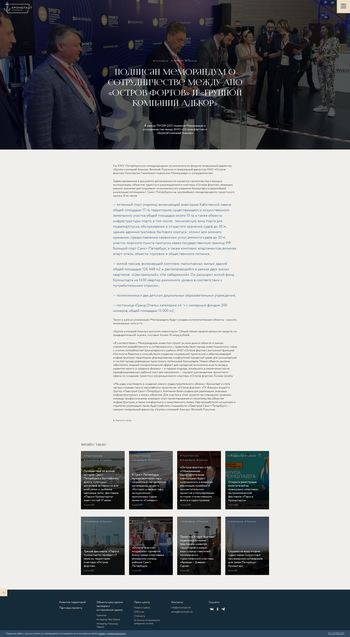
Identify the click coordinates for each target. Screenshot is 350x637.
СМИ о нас (139, 611)
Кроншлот (101, 615)
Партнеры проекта (70, 608)
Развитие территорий (72, 602)
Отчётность (139, 616)
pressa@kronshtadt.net (182, 611)
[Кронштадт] (18, 7)
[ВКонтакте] (212, 609)
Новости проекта (142, 607)
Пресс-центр (142, 602)
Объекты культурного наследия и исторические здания (110, 606)
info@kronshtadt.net (181, 607)
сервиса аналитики (117, 633)
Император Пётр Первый (108, 619)
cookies (101, 633)
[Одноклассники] (217, 609)
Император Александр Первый (107, 625)
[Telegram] (223, 609)
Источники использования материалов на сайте (147, 622)
